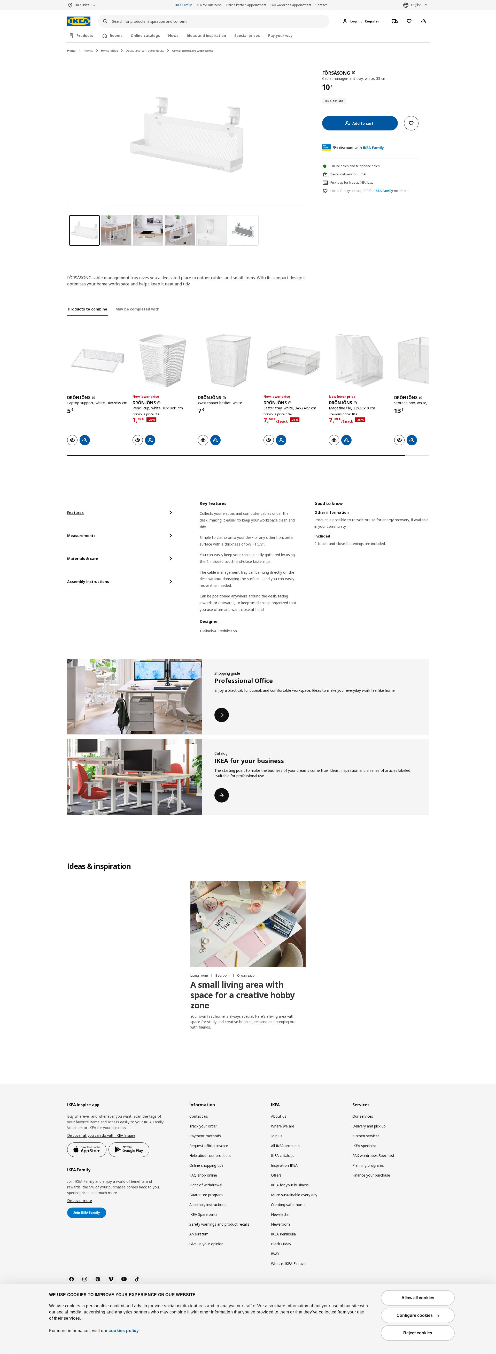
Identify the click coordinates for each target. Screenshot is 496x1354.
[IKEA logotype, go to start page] (78, 21)
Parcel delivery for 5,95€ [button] (348, 174)
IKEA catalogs (282, 1155)
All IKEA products (285, 1145)
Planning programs (368, 1165)
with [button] (358, 147)
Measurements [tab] (81, 535)
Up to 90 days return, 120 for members (369, 191)
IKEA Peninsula (283, 1234)
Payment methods (205, 1135)
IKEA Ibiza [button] (82, 5)
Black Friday (281, 1243)
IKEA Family (183, 5)
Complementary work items (192, 50)
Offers (276, 1175)
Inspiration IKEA (284, 1165)
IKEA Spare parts (203, 1214)
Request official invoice (208, 1145)
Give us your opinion (206, 1243)
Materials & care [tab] (82, 558)
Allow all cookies (417, 1298)
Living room (199, 975)
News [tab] (173, 35)
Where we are (282, 1126)
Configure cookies (415, 1315)
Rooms (88, 50)
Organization (247, 975)
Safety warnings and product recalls (219, 1224)
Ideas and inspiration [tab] (206, 35)
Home (71, 50)
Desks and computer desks (145, 50)
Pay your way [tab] (280, 35)
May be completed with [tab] (137, 309)
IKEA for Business (209, 5)
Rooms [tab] (116, 35)
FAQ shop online (203, 1175)
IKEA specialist (364, 1145)
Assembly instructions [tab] (88, 581)
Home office (109, 50)
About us (278, 1116)
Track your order (203, 1126)
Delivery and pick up (369, 1126)
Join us (276, 1135)
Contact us (198, 1116)
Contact (321, 5)
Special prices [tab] (247, 35)
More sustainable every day (294, 1194)
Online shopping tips (206, 1165)
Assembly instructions (207, 1204)
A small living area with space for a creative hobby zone (242, 995)
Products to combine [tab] (87, 309)
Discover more (79, 1200)
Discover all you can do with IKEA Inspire (101, 1135)
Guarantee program (206, 1194)
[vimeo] (110, 1279)
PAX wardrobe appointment (290, 5)
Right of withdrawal (205, 1184)
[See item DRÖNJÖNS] (97, 361)
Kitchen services (365, 1135)
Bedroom (222, 975)
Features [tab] (75, 512)
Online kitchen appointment (246, 5)
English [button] (416, 5)
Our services (362, 1116)
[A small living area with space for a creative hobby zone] (247, 924)
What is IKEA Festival (288, 1263)
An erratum (198, 1234)
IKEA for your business (290, 1184)
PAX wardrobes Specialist (373, 1155)
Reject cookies (417, 1333)
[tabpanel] (314, 570)
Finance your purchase (371, 1175)
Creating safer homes (289, 1204)
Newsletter (280, 1214)
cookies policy (124, 1330)
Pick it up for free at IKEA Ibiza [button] (352, 182)
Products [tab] (84, 35)
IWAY (275, 1253)
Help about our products (210, 1155)
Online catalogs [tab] (145, 35)
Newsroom (280, 1224)
